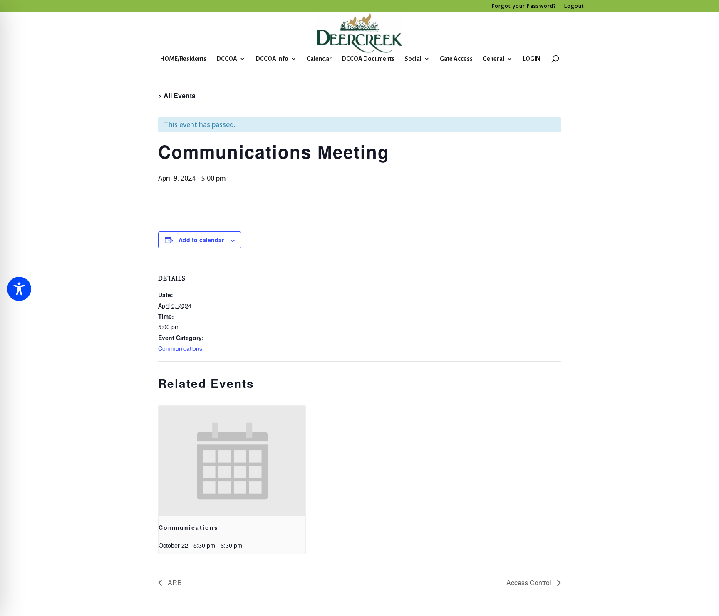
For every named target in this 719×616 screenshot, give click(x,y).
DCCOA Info (271, 59)
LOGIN (531, 59)
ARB (174, 582)
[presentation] (232, 461)
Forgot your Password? (524, 7)
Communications (180, 348)
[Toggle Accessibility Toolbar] (19, 289)
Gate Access (456, 59)
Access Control (529, 582)
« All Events (177, 95)
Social (412, 59)
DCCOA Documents (368, 59)
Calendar (319, 59)
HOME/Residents (183, 59)
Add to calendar (201, 240)
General (493, 59)
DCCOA (226, 59)
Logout (574, 7)
